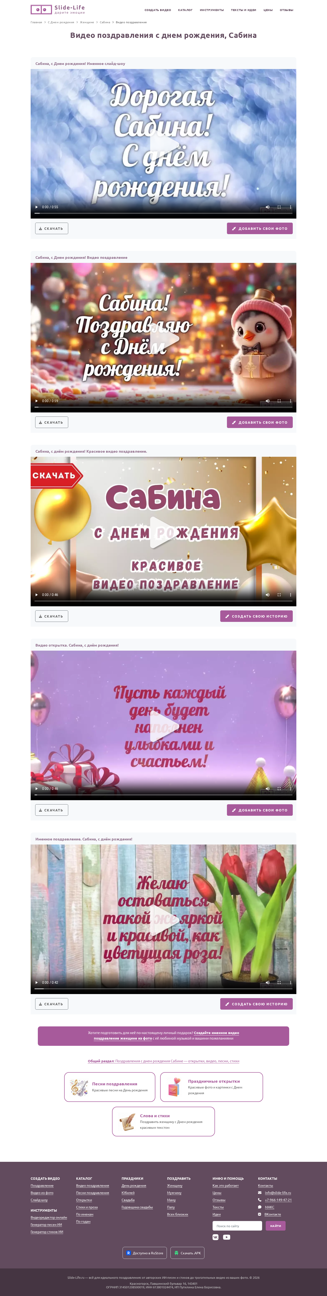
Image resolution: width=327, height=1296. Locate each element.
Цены (268, 10)
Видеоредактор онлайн (49, 1217)
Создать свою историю (260, 616)
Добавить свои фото (263, 228)
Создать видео (158, 10)
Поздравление (42, 1185)
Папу (171, 1207)
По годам (83, 1221)
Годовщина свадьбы (137, 1207)
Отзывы (286, 10)
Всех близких (177, 1214)
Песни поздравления (92, 1192)
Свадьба (128, 1200)
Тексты (218, 1207)
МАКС (269, 1207)
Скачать (53, 228)
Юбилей (128, 1192)
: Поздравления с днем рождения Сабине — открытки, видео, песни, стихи (163, 1061)
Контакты (265, 1185)
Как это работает (226, 1185)
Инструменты (212, 10)
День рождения (134, 1185)
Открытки (84, 1200)
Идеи (217, 1214)
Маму (171, 1200)
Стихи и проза (87, 1207)
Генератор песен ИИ (46, 1224)
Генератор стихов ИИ (47, 1231)
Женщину (174, 1185)
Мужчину (174, 1192)
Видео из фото (42, 1192)
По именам (84, 1214)
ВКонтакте (273, 1214)
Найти (275, 1226)
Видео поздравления (92, 1185)
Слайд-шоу (39, 1200)
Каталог (185, 10)
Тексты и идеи (243, 10)
